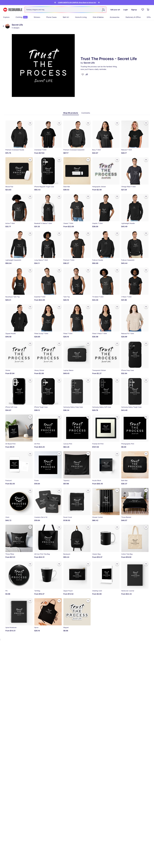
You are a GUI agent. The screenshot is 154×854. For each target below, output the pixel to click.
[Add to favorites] (83, 74)
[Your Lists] (142, 9)
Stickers (37, 17)
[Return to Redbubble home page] (12, 10)
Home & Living (81, 17)
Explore (6, 17)
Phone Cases (51, 17)
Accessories (114, 17)
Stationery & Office (133, 17)
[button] (77, 2)
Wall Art (66, 17)
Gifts (149, 17)
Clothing (21, 17)
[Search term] (103, 10)
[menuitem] (6, 17)
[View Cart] (148, 9)
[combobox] (65, 10)
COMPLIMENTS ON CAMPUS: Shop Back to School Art (77, 2)
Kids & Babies (98, 17)
